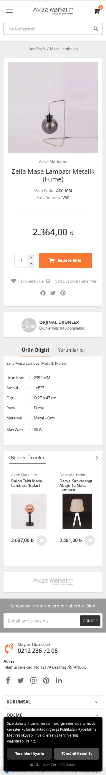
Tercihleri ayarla (29, 753)
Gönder (90, 620)
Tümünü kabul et (77, 753)
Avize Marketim (53, 161)
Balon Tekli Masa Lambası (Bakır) (26, 483)
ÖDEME (14, 715)
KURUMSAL (18, 702)
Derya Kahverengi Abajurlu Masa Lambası (75, 485)
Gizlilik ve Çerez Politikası (55, 765)
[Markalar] (53, 582)
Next (96, 457)
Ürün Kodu (43, 190)
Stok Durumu (48, 197)
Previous (9, 457)
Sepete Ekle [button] (69, 260)
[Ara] (96, 28)
